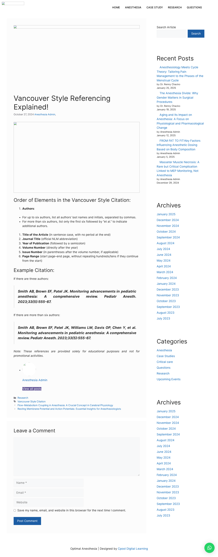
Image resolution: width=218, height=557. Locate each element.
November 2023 (168, 295)
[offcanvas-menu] (210, 7)
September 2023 (168, 307)
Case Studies (166, 356)
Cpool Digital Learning (133, 548)
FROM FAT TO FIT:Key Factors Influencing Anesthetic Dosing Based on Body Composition (178, 145)
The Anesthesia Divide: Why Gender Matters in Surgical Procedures (177, 97)
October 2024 (166, 231)
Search (196, 33)
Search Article (166, 27)
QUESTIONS (194, 7)
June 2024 (164, 254)
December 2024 (168, 220)
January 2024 (166, 283)
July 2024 (163, 249)
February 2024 (167, 278)
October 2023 (166, 301)
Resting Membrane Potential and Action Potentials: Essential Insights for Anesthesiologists (69, 408)
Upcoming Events (169, 379)
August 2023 (165, 312)
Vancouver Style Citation (31, 401)
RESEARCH (175, 7)
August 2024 (165, 243)
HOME (116, 7)
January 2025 (166, 214)
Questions (163, 367)
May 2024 (163, 260)
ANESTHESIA (133, 7)
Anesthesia (164, 350)
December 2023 (168, 289)
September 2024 (168, 237)
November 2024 (168, 225)
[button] (209, 548)
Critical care (165, 362)
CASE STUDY (154, 7)
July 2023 (163, 318)
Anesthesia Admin (44, 114)
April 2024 (164, 266)
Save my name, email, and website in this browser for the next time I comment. (71, 510)
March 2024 (165, 272)
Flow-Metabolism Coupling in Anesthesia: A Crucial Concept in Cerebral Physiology (65, 405)
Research (23, 397)
